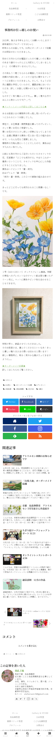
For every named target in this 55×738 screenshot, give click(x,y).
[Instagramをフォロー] (28, 698)
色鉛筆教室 (15, 717)
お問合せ (40, 725)
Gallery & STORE (40, 713)
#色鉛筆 (8, 389)
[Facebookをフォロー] (24, 698)
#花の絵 (31, 389)
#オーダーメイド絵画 (24, 385)
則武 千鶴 (19, 670)
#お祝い (8, 385)
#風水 (40, 389)
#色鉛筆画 (20, 389)
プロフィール (15, 725)
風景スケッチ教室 (15, 721)
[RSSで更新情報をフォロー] (36, 698)
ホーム (15, 713)
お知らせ (8, 380)
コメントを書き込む (27, 646)
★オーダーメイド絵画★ (13, 365)
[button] (44, 409)
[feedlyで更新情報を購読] (32, 698)
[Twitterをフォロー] (40, 421)
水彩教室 (40, 717)
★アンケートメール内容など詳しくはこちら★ (24, 106)
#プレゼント (41, 385)
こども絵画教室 (40, 721)
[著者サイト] (15, 421)
